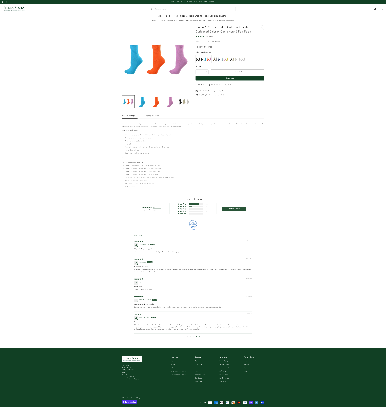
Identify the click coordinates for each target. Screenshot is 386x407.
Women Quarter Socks (167, 20)
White (242, 59)
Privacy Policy (223, 375)
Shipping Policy (224, 364)
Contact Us (198, 364)
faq (196, 385)
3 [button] (193, 336)
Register (246, 364)
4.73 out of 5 (157, 208)
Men (160, 16)
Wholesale (222, 381)
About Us (198, 361)
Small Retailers (224, 378)
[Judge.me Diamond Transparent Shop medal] (193, 224)
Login (246, 361)
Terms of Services (225, 368)
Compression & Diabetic (215, 16)
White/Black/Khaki (233, 59)
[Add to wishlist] (262, 27)
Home (154, 20)
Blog (196, 371)
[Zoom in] (186, 29)
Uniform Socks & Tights (191, 16)
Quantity (198, 67)
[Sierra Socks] (14, 9)
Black (199, 59)
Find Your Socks (200, 375)
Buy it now (230, 78)
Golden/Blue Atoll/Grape (208, 59)
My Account (248, 368)
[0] (381, 9)
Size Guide (198, 378)
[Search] (151, 9)
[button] (200, 36)
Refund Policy (223, 371)
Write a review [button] (234, 209)
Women (168, 16)
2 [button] (190, 336)
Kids (176, 16)
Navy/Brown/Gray (216, 59)
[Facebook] (2, 2)
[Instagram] (6, 2)
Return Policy (223, 361)
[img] (138, 241)
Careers (197, 368)
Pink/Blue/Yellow (225, 59)
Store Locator (199, 381)
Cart (245, 371)
